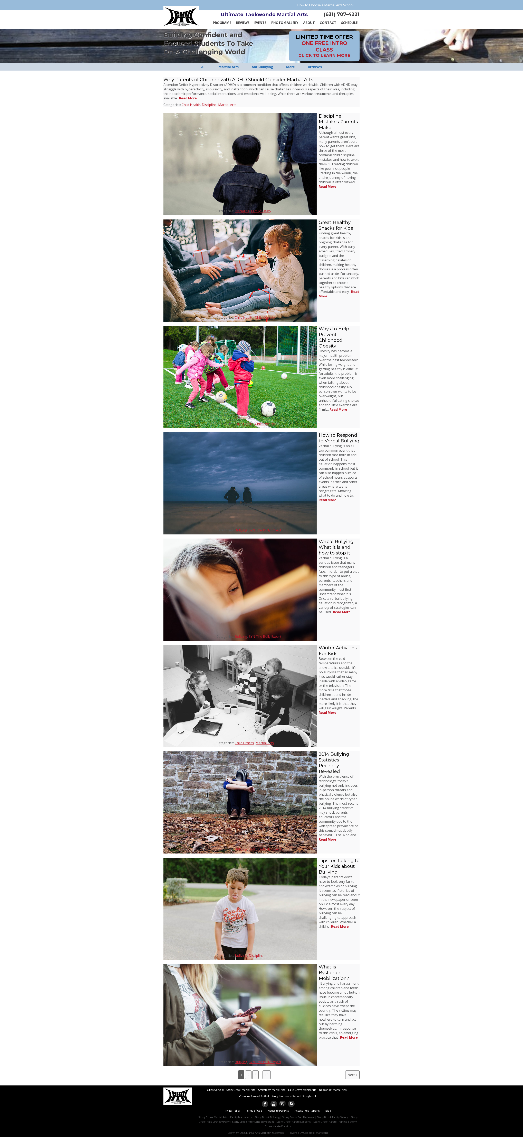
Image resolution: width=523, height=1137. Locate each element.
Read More (188, 98)
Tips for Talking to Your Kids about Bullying (339, 866)
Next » (352, 1075)
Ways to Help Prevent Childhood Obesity (334, 337)
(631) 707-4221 (342, 14)
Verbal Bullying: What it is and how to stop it (336, 547)
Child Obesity (265, 317)
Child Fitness (244, 743)
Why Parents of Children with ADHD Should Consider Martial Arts (238, 79)
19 (266, 1075)
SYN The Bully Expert (265, 530)
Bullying (241, 530)
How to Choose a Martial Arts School (325, 5)
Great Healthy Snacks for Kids (336, 225)
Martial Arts (227, 104)
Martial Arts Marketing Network (265, 1133)
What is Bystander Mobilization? (334, 972)
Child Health (191, 104)
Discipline (209, 104)
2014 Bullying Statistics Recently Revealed (334, 762)
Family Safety (261, 211)
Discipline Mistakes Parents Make (338, 121)
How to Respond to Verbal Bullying (339, 438)
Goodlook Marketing (315, 1133)
